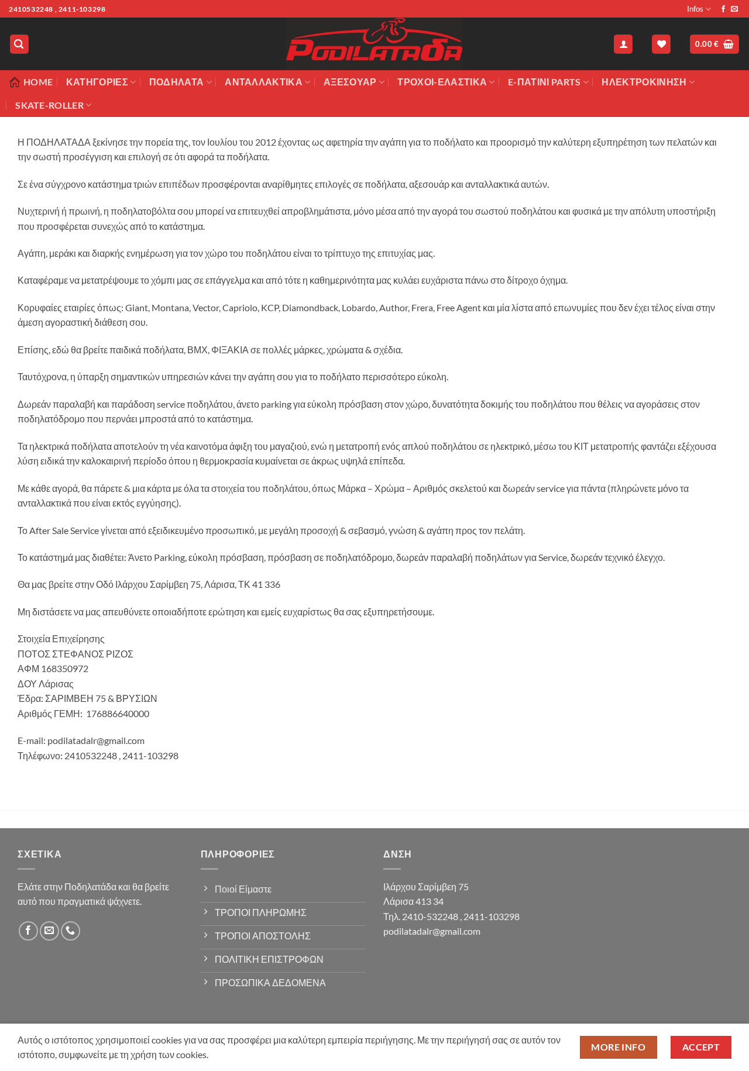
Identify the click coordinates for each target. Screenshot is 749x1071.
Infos (695, 8)
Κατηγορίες (97, 81)
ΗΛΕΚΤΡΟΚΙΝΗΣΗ (644, 81)
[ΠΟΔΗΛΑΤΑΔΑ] (374, 44)
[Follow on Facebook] (723, 9)
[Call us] (70, 931)
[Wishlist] (661, 44)
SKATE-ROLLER (49, 105)
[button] (19, 44)
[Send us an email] (734, 9)
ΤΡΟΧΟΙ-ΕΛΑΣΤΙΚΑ (442, 81)
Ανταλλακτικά (264, 81)
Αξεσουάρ (350, 81)
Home (38, 81)
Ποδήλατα (176, 81)
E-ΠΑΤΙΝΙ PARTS (544, 81)
